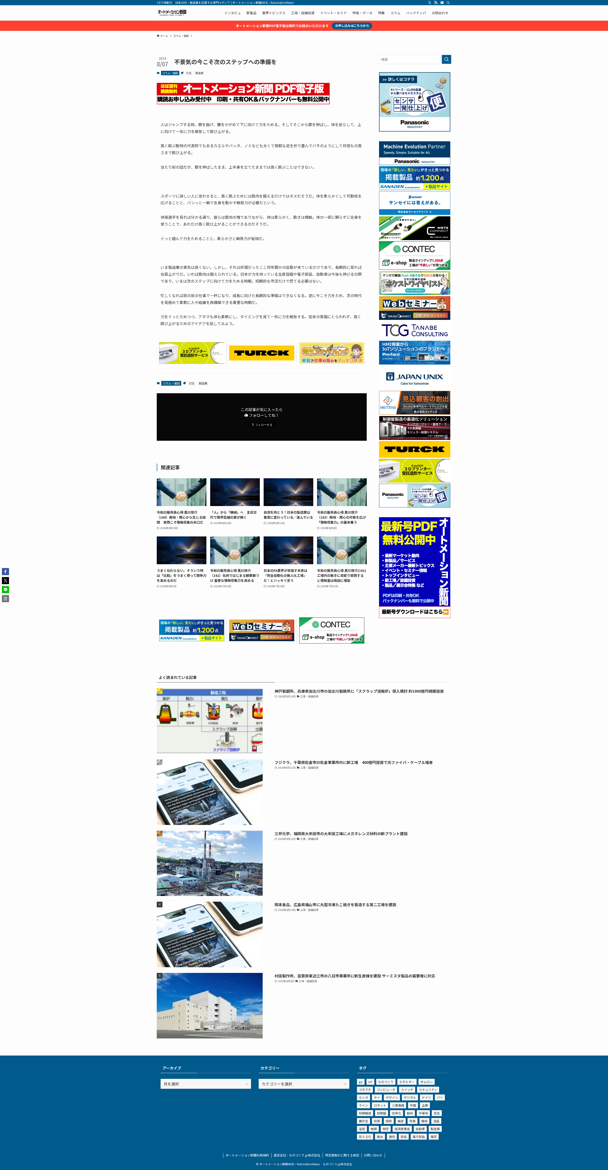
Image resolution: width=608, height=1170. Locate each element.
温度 (362, 1129)
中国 (413, 1105)
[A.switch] (191, 362)
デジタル (410, 1097)
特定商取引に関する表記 (342, 1155)
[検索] (448, 2)
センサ (363, 1097)
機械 (424, 1121)
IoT (370, 1082)
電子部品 (419, 1136)
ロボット (380, 1105)
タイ (377, 1097)
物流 (386, 1129)
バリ (440, 1097)
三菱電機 (398, 1105)
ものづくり (386, 1082)
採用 (377, 1121)
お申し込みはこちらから (352, 25)
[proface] (414, 363)
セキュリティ (428, 1089)
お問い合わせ (373, 1155)
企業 (425, 1105)
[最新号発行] (414, 616)
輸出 (380, 1136)
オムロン (426, 1082)
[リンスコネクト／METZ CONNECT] (414, 238)
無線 (374, 1129)
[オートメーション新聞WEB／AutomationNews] (172, 13)
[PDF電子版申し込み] (243, 102)
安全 (437, 1113)
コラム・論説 (170, 73)
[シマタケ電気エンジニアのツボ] (331, 362)
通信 (392, 1136)
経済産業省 (402, 1129)
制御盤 (381, 1113)
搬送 (401, 1121)
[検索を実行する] (446, 59)
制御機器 (365, 1113)
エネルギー (407, 1082)
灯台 (188, 73)
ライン (363, 1105)
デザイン (392, 1097)
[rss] (436, 2)
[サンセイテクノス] (414, 213)
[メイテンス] (414, 413)
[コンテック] (331, 642)
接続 (389, 1121)
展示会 (363, 1121)
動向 (410, 1113)
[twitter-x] (430, 2)
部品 (404, 1136)
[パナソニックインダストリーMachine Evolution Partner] (414, 163)
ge (361, 1082)
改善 (412, 1121)
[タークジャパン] (261, 359)
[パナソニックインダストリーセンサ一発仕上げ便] (414, 130)
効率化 (396, 1113)
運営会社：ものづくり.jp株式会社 (297, 1155)
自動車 (420, 1129)
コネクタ (365, 1089)
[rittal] (414, 438)
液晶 (436, 1121)
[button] (5, 571)
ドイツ (426, 1097)
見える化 (365, 1136)
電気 (434, 1136)
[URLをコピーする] (5, 598)
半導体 (423, 1113)
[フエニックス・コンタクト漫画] (414, 293)
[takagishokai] (261, 639)
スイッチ (407, 1089)
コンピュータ (386, 1089)
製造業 (199, 73)
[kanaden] (191, 639)
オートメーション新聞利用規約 (247, 1155)
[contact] (442, 2)
